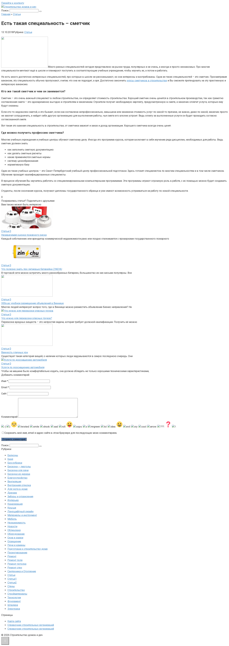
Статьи (28, 32)
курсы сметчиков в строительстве (147, 80)
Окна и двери (15, 537)
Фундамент (14, 601)
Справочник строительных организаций (30, 625)
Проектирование (17, 552)
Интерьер (13, 500)
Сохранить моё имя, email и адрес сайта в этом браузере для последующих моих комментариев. (60, 432)
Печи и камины (16, 545)
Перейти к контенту (12, 3)
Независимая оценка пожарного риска (24, 234)
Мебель (12, 518)
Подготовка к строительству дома (27, 548)
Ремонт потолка (16, 563)
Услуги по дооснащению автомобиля (22, 367)
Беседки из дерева (18, 474)
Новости (12, 526)
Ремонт (11, 556)
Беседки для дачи (18, 470)
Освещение (14, 541)
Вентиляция (14, 481)
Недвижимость (16, 522)
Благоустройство (17, 477)
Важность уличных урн (14, 352)
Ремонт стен (14, 567)
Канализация (15, 504)
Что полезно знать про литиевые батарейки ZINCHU (31, 269)
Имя (4, 381)
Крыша (11, 507)
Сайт (4, 393)
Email (5, 387)
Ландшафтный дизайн (20, 511)
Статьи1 (12, 578)
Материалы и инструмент (22, 515)
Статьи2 (12, 582)
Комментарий (9, 416)
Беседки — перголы (19, 466)
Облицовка (14, 530)
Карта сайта (14, 621)
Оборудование (16, 533)
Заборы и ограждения (20, 496)
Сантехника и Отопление (21, 571)
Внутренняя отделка (19, 485)
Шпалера (12, 605)
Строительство (16, 590)
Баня (10, 459)
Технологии (14, 597)
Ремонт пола (14, 560)
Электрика (13, 608)
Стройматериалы (17, 593)
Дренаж (12, 492)
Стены (11, 586)
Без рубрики (14, 462)
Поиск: (5, 10)
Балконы (12, 455)
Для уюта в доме (17, 489)
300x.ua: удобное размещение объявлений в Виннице (32, 303)
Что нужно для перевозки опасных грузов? (26, 318)
